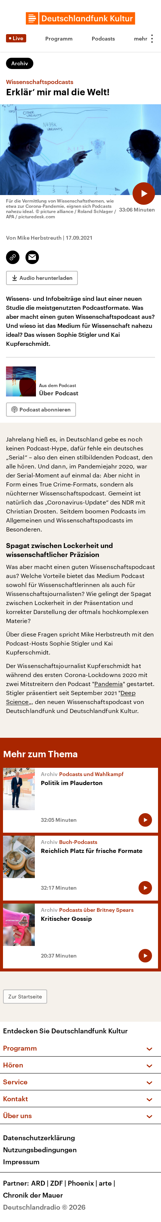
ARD (40, 1183)
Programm (59, 38)
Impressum (21, 1161)
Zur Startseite (25, 996)
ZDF (58, 1183)
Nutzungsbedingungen (40, 1149)
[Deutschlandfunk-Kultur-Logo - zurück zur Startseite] (80, 18)
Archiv (19, 63)
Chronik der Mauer (33, 1195)
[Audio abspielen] (144, 193)
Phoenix (82, 1183)
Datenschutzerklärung (39, 1137)
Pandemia (108, 683)
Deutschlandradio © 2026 (44, 1207)
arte (107, 1183)
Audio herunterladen (46, 278)
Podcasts (103, 38)
